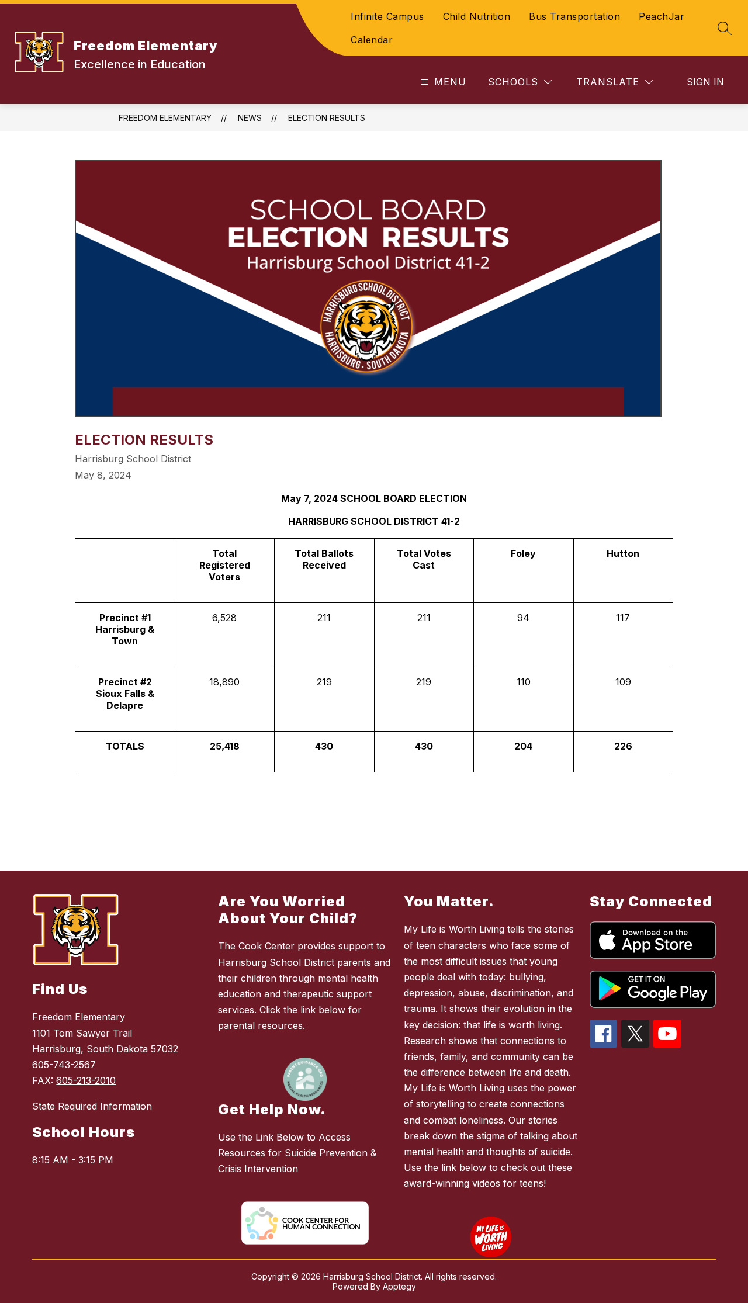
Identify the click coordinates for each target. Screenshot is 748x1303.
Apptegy (399, 1286)
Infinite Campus (387, 16)
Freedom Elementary (165, 118)
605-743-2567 (64, 1064)
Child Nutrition (477, 16)
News (250, 118)
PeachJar (661, 16)
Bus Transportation (574, 16)
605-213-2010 (86, 1080)
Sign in (705, 82)
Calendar (372, 40)
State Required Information (92, 1106)
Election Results (326, 118)
